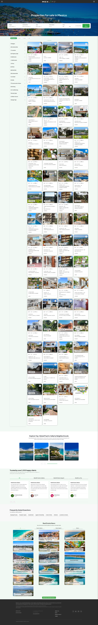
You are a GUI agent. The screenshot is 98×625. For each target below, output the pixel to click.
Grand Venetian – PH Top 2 (48, 78)
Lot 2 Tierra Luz (46, 334)
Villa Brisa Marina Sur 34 (32, 185)
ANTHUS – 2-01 (31, 227)
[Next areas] (45, 464)
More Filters (79, 25)
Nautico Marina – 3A (78, 185)
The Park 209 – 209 (62, 228)
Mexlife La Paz (78, 478)
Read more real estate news (48, 597)
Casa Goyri (46, 314)
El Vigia (45, 376)
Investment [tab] (30, 515)
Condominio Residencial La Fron (80, 376)
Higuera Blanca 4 (31, 119)
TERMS (56, 616)
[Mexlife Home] (49, 1)
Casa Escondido (77, 314)
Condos (20, 38)
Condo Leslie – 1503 (47, 271)
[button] (2, 1)
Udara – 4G (61, 57)
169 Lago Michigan (47, 185)
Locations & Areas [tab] (64, 515)
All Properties (13, 38)
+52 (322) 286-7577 (36, 613)
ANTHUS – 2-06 (31, 206)
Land (30, 38)
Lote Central (30, 77)
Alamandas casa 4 (78, 121)
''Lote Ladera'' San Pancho (48, 163)
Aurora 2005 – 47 (62, 398)
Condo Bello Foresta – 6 (63, 377)
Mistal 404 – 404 (62, 206)
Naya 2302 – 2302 (78, 56)
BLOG (56, 612)
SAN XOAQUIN (61, 141)
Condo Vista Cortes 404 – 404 (80, 249)
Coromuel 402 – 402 (32, 163)
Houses (25, 38)
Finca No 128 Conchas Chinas (64, 98)
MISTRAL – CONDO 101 (63, 249)
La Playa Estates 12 (31, 99)
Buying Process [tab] (14, 515)
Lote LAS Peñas (31, 398)
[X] (81, 611)
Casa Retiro (77, 78)
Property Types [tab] (22, 515)
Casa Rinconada (46, 142)
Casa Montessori (62, 121)
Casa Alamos (30, 314)
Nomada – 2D (46, 292)
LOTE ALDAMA (31, 418)
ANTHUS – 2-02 (62, 184)
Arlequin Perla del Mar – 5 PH (80, 292)
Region (10, 24)
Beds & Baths (51, 24)
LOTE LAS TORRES (31, 377)
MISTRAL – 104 (62, 270)
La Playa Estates (31, 292)
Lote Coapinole (46, 419)
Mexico (77, 528)
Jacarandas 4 (77, 99)
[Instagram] (78, 611)
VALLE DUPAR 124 (47, 356)
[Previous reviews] (11, 502)
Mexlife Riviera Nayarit (59, 478)
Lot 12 (45, 56)
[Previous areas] (42, 464)
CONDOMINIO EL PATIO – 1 (64, 334)
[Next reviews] (14, 502)
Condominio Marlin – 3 (32, 271)
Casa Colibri (77, 228)
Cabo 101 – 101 (46, 120)
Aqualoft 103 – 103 (31, 356)
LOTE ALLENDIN (77, 270)
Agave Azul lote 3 (47, 398)
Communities (25, 24)
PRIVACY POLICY (58, 614)
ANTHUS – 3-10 (77, 142)
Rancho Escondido (31, 56)
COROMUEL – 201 (31, 249)
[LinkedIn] (76, 611)
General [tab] (56, 515)
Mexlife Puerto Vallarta (39, 478)
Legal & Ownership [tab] (40, 515)
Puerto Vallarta (39, 528)
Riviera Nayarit (58, 528)
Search (86, 26)
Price (64, 24)
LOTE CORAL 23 (77, 398)
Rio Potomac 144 (47, 249)
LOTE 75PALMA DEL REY (79, 355)
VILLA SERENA (77, 335)
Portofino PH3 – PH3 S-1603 (49, 99)
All (19, 478)
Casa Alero (30, 142)
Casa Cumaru (61, 164)
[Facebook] (73, 611)
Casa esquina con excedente (64, 314)
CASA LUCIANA (77, 164)
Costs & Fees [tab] (49, 515)
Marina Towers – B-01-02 (63, 78)
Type (37, 24)
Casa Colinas (30, 335)
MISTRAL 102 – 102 (47, 228)
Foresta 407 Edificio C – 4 (63, 356)
